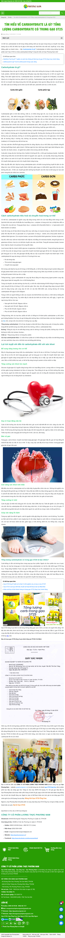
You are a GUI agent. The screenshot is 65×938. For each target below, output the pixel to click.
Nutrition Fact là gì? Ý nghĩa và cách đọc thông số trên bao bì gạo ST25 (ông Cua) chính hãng (31, 59)
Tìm (62, 13)
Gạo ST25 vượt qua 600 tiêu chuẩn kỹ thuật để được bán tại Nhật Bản (24, 587)
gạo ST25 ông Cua (50, 787)
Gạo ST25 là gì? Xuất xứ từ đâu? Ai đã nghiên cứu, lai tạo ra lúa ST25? (25, 584)
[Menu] (2, 13)
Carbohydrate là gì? (29, 49)
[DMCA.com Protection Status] (11, 919)
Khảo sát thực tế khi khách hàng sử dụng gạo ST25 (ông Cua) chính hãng (26, 589)
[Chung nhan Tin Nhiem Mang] (19, 919)
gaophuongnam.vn (21, 787)
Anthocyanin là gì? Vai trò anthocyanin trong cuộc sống (20, 62)
